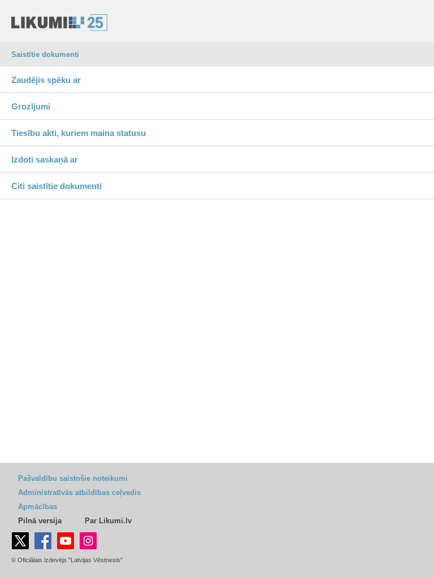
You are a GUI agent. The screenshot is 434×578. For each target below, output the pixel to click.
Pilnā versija (40, 520)
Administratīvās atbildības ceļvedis (79, 492)
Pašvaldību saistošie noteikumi (73, 478)
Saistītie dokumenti (45, 54)
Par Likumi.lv (108, 520)
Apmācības (37, 506)
